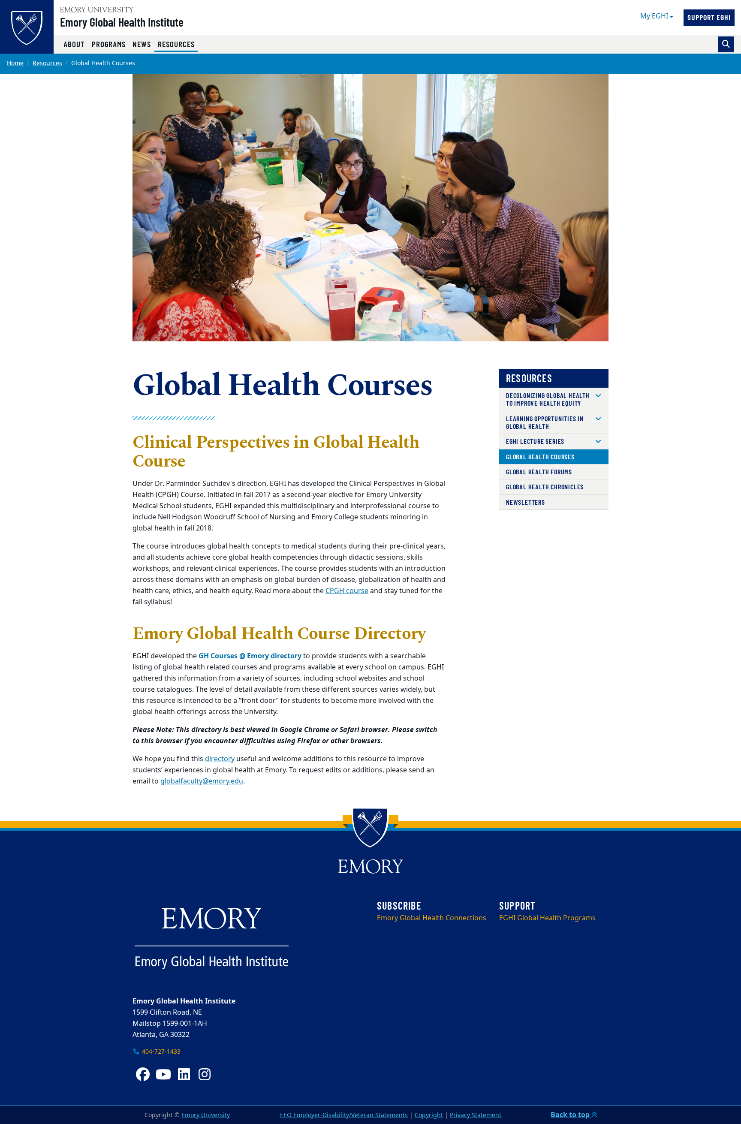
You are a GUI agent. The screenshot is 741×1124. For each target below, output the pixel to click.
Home (15, 63)
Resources (178, 44)
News (142, 44)
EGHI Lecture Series (535, 441)
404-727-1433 (160, 1051)
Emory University (205, 1115)
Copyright (429, 1115)
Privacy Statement (475, 1115)
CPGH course (346, 591)
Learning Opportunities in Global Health (545, 422)
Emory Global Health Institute (122, 22)
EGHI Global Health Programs (547, 918)
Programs (109, 44)
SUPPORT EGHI (709, 17)
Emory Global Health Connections (431, 918)
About (74, 44)
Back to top (571, 1115)
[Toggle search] (726, 44)
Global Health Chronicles (545, 486)
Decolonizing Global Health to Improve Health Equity (548, 399)
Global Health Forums (539, 471)
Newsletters (525, 502)
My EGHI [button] (655, 16)
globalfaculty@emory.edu (201, 781)
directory (220, 759)
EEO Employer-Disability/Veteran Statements (344, 1115)
